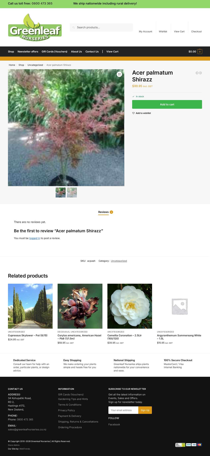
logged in (34, 238)
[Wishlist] (47, 288)
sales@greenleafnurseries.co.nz (27, 429)
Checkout (196, 31)
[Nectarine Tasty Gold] (197, 73)
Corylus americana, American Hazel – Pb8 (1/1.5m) (79, 337)
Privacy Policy (66, 410)
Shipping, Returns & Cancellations (78, 421)
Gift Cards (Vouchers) (71, 394)
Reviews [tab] (105, 212)
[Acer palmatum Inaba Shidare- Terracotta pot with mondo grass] (200, 73)
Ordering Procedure (70, 427)
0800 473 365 (42, 3)
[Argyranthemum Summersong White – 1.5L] (179, 306)
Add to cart (167, 104)
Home (12, 65)
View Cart (179, 31)
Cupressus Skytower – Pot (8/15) (27, 335)
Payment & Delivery (69, 416)
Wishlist (163, 31)
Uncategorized (35, 65)
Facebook (114, 424)
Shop (21, 65)
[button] (195, 52)
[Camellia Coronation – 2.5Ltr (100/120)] (129, 306)
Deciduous (63, 332)
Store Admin (14, 445)
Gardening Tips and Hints (73, 399)
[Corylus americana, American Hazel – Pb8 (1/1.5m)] (80, 306)
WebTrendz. (25, 449)
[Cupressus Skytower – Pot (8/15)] (30, 306)
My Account (145, 31)
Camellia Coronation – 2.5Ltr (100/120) (124, 337)
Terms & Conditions (69, 404)
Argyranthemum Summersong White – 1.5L (179, 337)
